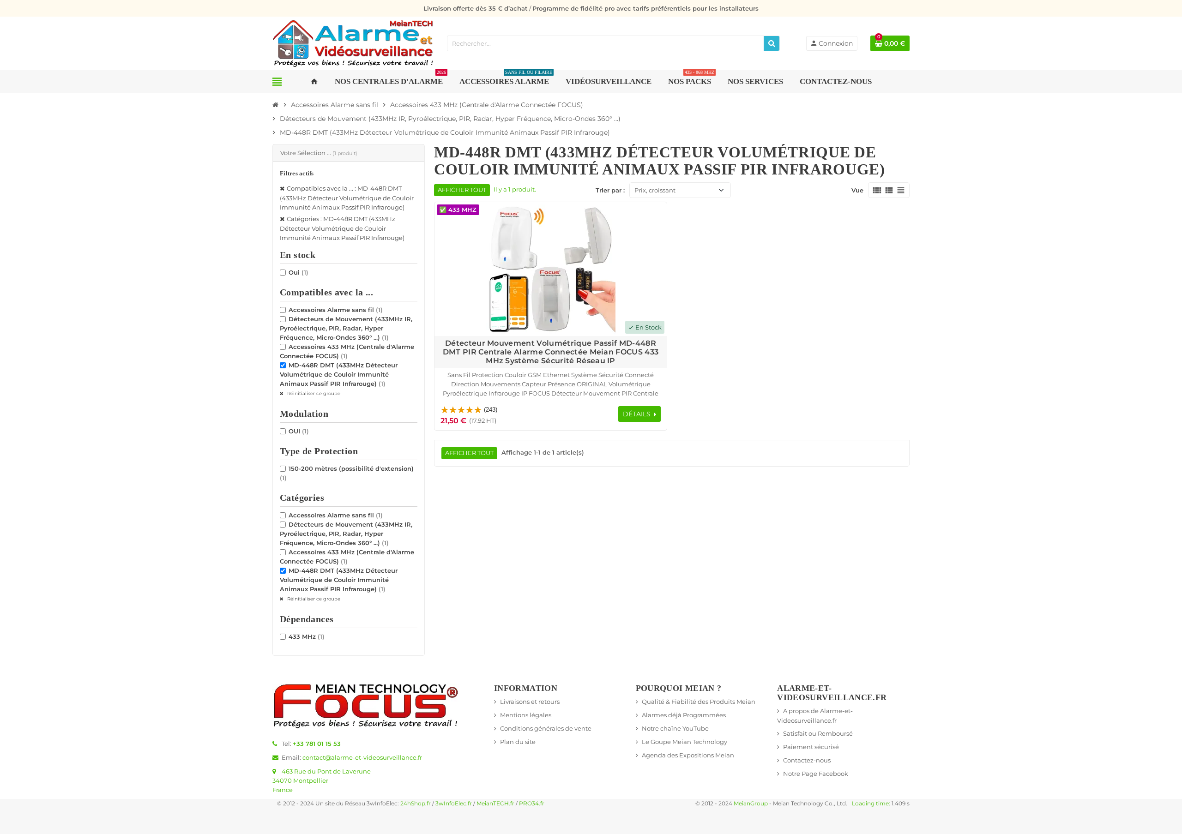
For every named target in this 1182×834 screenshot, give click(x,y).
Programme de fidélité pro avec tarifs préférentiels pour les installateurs (645, 8)
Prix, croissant (654, 190)
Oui (298, 272)
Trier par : (610, 190)
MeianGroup (751, 803)
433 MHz (307, 636)
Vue (857, 190)
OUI (299, 431)
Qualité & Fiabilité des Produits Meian (698, 701)
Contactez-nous (807, 760)
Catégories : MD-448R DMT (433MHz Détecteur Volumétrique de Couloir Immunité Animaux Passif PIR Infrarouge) (342, 228)
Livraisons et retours (530, 701)
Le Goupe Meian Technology (684, 741)
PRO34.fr (531, 803)
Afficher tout (462, 189)
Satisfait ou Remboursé (818, 733)
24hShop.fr (415, 803)
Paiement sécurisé (811, 746)
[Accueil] (275, 105)
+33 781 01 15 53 (317, 743)
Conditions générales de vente (545, 728)
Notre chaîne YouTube (675, 728)
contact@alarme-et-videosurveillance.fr (362, 757)
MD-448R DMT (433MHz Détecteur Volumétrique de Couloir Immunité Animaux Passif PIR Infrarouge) (339, 374)
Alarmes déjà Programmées (684, 715)
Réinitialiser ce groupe (313, 393)
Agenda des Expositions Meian (688, 755)
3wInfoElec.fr (453, 803)
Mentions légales (525, 715)
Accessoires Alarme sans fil (336, 309)
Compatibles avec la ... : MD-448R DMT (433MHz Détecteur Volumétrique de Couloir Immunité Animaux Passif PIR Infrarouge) (347, 198)
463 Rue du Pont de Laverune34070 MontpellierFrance (321, 780)
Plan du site (518, 741)
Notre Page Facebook (815, 773)
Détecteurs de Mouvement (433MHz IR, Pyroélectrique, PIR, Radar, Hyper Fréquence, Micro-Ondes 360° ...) (346, 328)
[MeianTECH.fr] (353, 42)
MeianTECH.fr (495, 803)
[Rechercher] (771, 43)
